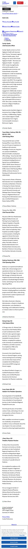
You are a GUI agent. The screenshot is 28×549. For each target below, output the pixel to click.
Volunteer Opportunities (9, 35)
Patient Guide (15, 26)
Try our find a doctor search (9, 13)
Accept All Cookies (14, 546)
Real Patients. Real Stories (10, 34)
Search (6, 9)
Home (7, 38)
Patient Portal (7, 26)
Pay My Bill (16, 22)
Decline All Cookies (14, 542)
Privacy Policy (6, 517)
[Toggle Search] (14, 2)
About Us (7, 39)
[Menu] (25, 3)
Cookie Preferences (14, 538)
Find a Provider (8, 22)
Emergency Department (10, 31)
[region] (14, 537)
